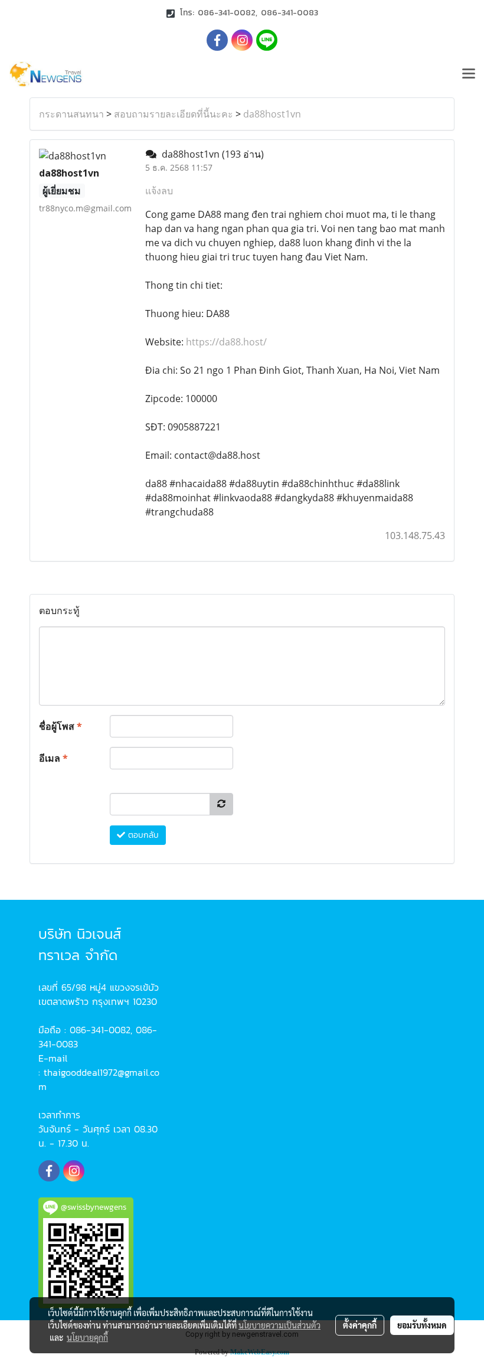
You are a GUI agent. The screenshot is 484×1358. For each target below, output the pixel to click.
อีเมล (53, 758)
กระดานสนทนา (71, 113)
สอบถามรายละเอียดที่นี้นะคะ (173, 113)
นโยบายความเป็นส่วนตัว (279, 1325)
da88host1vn (272, 113)
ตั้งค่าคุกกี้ (360, 1325)
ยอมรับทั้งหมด (422, 1325)
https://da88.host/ (225, 341)
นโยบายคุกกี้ (87, 1337)
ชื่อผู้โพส (60, 726)
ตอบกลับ (142, 835)
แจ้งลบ (159, 190)
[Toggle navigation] (469, 74)
